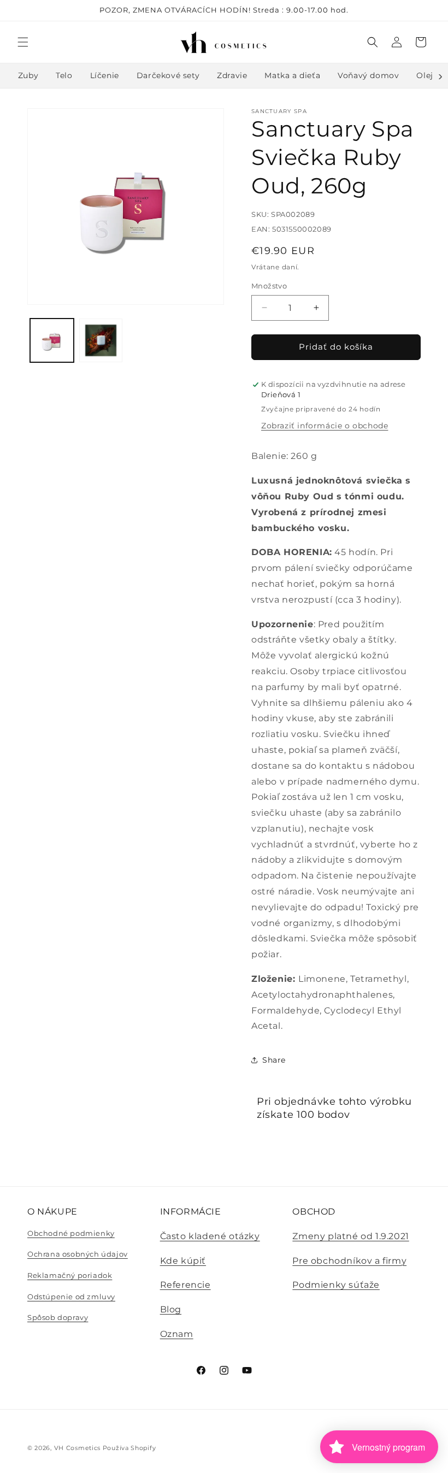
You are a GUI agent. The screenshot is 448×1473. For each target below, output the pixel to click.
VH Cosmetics (77, 1448)
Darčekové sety (168, 75)
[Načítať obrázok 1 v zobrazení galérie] (52, 340)
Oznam (176, 1334)
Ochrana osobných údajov (77, 1254)
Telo (64, 75)
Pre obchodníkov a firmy (349, 1261)
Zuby (28, 75)
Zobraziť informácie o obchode (324, 426)
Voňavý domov (368, 75)
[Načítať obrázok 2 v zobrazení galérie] (101, 340)
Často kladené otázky (210, 1236)
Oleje (427, 75)
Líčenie (104, 75)
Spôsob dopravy (57, 1317)
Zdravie (232, 75)
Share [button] (274, 1060)
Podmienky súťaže (336, 1285)
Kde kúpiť (183, 1261)
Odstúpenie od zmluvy (71, 1296)
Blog (170, 1309)
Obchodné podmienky (71, 1233)
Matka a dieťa (292, 75)
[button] (23, 42)
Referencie (185, 1285)
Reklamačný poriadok (69, 1275)
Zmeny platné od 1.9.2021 (350, 1236)
